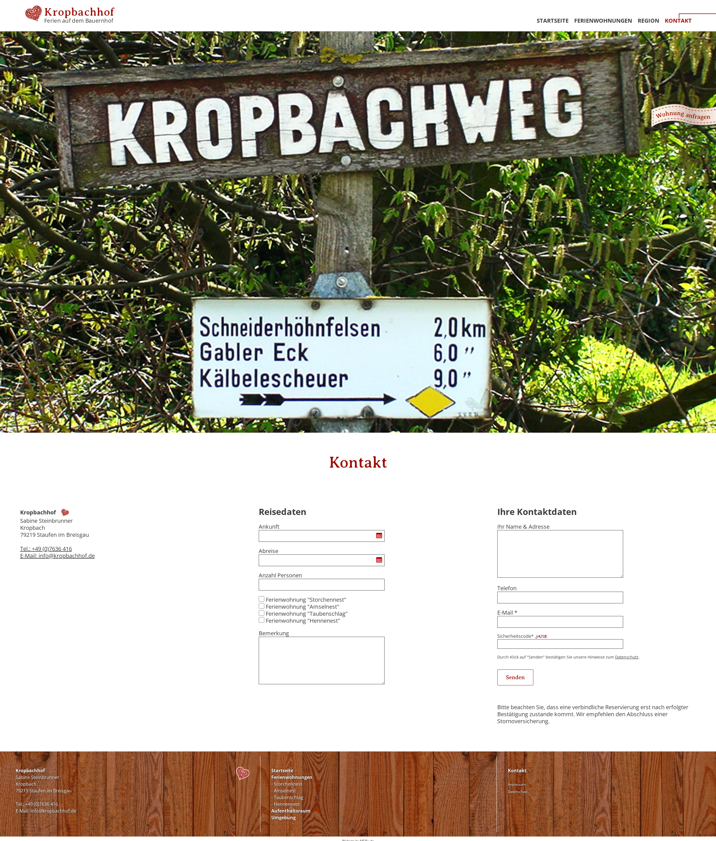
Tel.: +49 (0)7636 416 (46, 548)
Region (648, 21)
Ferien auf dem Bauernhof (79, 17)
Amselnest (285, 791)
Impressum (517, 784)
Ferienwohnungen (603, 21)
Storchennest (288, 784)
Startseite (553, 21)
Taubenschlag (288, 797)
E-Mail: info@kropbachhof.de (57, 555)
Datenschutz (627, 657)
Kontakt (678, 21)
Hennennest (287, 804)
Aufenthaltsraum (290, 811)
